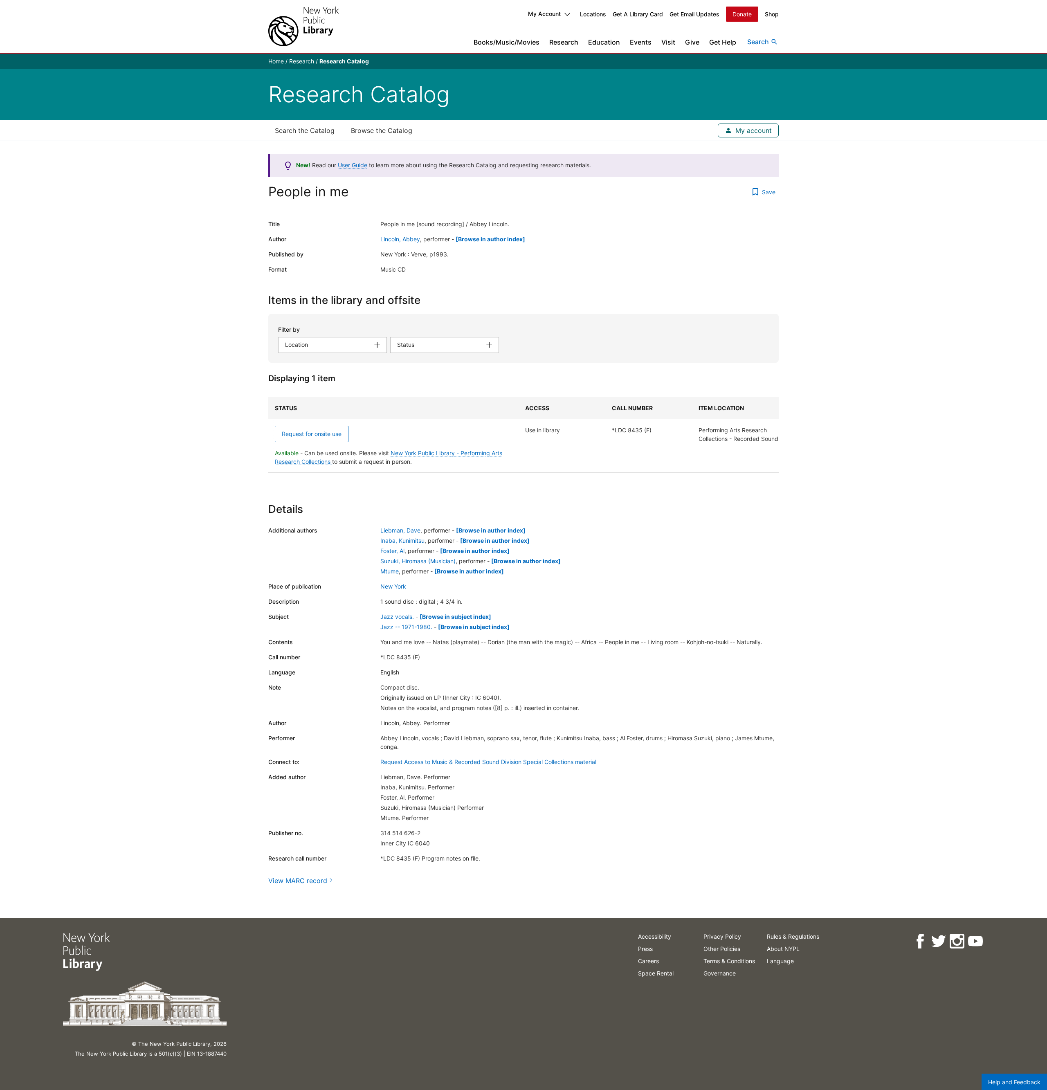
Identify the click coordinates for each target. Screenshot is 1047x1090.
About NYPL (783, 948)
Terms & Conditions (729, 960)
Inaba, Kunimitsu (402, 540)
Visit (668, 42)
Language (780, 960)
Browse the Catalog (381, 130)
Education (604, 42)
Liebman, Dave (400, 530)
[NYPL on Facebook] (920, 941)
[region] (523, 435)
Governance (719, 973)
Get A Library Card (638, 14)
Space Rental (656, 973)
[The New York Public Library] (303, 26)
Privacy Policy (722, 936)
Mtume (389, 571)
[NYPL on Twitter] (938, 941)
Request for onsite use (312, 433)
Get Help (722, 42)
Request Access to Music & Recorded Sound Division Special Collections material (488, 761)
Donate (742, 14)
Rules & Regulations (793, 936)
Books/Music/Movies (506, 42)
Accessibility (654, 936)
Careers (648, 960)
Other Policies (721, 948)
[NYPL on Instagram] (957, 941)
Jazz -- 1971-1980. (406, 626)
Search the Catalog (305, 130)
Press (645, 948)
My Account (544, 13)
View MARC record (297, 880)
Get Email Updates (694, 14)
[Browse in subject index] (455, 616)
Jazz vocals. (397, 616)
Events (641, 42)
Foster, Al (392, 550)
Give (692, 42)
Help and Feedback (1014, 1082)
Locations (593, 14)
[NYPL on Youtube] (975, 941)
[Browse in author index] (490, 239)
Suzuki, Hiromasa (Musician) (418, 560)
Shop (772, 14)
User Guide (352, 165)
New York (393, 586)
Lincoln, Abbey (400, 239)
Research (563, 42)
